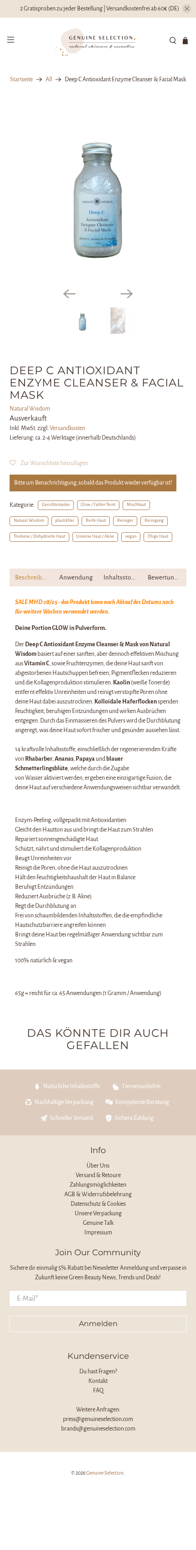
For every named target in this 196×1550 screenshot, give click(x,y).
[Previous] (69, 294)
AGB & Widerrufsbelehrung (98, 1194)
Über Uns (98, 1166)
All (49, 79)
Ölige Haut (158, 536)
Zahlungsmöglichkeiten (98, 1185)
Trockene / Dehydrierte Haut (39, 536)
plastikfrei (64, 520)
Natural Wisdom (30, 409)
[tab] (32, 577)
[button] (49, 463)
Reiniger (125, 520)
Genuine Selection (105, 1473)
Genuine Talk (98, 1223)
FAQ (98, 1390)
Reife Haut (96, 520)
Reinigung (154, 520)
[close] (186, 8)
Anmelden (98, 1323)
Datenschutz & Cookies (98, 1204)
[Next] (127, 294)
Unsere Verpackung (98, 1213)
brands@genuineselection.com (98, 1429)
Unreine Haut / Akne (95, 536)
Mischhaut (136, 504)
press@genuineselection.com (98, 1419)
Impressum (98, 1232)
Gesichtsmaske (56, 504)
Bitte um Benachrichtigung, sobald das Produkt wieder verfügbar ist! (93, 483)
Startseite (21, 79)
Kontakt (98, 1381)
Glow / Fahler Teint (98, 504)
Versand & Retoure (98, 1175)
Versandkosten (67, 428)
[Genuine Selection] (98, 41)
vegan (130, 536)
